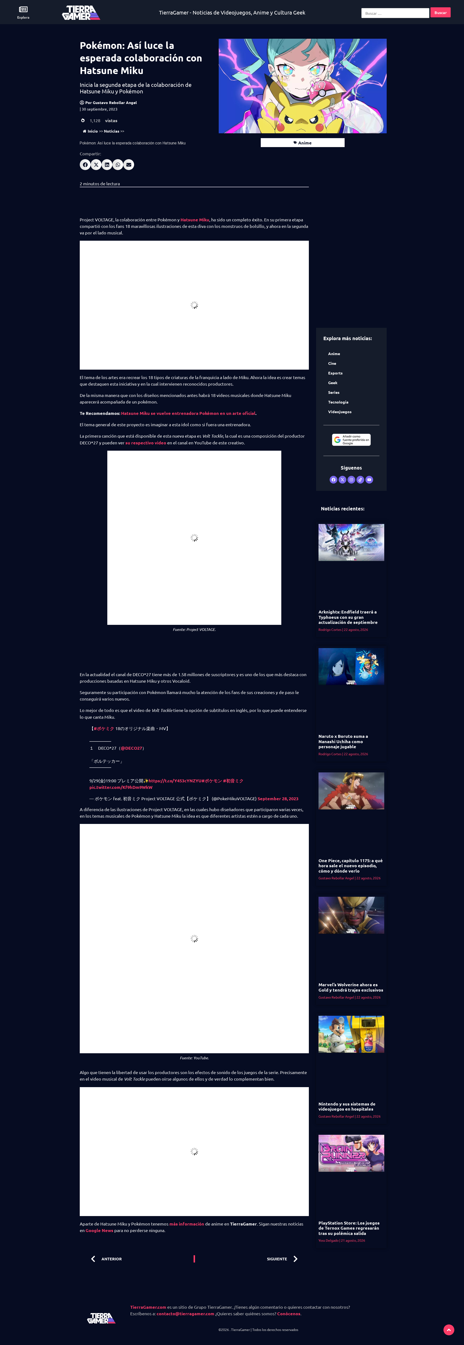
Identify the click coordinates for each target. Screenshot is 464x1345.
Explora (23, 17)
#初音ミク (233, 780)
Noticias (111, 131)
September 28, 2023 (278, 798)
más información (186, 1223)
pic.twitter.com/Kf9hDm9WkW (120, 787)
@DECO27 (131, 748)
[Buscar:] (395, 13)
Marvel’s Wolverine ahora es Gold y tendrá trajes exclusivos (351, 987)
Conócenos (288, 1313)
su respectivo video (145, 442)
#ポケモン (212, 780)
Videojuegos (340, 411)
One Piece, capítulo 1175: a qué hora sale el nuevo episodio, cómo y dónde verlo (351, 866)
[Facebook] (333, 480)
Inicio (93, 131)
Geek (332, 382)
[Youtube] (369, 480)
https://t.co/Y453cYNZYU (175, 780)
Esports (335, 372)
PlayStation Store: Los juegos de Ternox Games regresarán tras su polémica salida (349, 1228)
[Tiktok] (360, 480)
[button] (85, 164)
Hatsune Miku (195, 219)
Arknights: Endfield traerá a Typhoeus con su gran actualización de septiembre (348, 617)
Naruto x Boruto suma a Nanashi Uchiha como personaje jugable (343, 741)
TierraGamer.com (148, 1307)
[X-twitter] (342, 480)
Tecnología (338, 401)
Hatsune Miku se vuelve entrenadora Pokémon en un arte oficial (188, 413)
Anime (305, 142)
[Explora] (23, 9)
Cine (332, 363)
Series (334, 392)
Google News (99, 1230)
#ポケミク (104, 728)
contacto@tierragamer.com (185, 1313)
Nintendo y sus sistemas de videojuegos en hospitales (347, 1106)
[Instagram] (351, 480)
